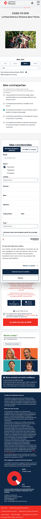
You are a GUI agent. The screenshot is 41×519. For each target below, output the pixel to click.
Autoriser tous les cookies (20, 272)
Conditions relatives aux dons (9, 511)
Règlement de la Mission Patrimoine (28, 511)
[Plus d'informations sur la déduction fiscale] (26, 72)
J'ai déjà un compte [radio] (29, 149)
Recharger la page (14, 304)
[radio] (5, 63)
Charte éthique (5, 514)
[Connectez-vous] (32, 3)
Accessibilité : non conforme (30, 514)
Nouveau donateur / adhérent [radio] (12, 149)
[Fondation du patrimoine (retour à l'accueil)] (9, 3)
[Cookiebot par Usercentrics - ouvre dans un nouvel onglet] (30, 239)
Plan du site (4, 508)
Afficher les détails (29, 265)
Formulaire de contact (12, 344)
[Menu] (38, 2)
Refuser (20, 278)
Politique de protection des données (19, 508)
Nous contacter (28, 303)
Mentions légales (15, 514)
